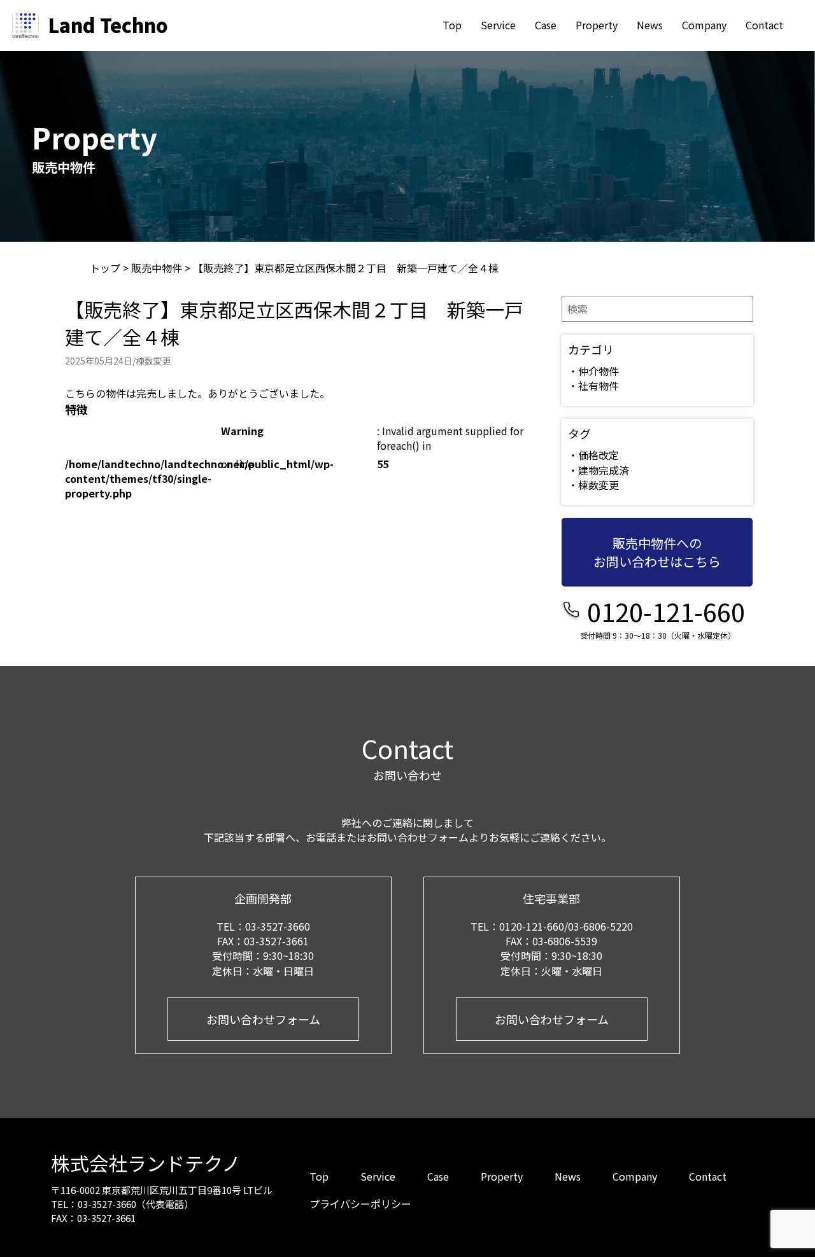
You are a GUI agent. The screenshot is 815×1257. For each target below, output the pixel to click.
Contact (764, 24)
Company (704, 24)
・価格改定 (593, 454)
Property (597, 24)
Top (452, 24)
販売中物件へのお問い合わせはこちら (657, 552)
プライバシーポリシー (360, 1203)
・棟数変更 (593, 484)
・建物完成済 (598, 470)
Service (498, 24)
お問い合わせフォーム (263, 1019)
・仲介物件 (593, 370)
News (650, 24)
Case (545, 24)
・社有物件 (593, 385)
